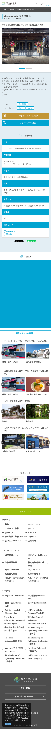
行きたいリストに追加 (28, 116)
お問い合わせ (34, 574)
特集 (7, 524)
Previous (4, 46)
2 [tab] (27, 69)
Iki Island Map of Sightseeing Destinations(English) (37, 620)
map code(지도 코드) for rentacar (14, 649)
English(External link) (14, 595)
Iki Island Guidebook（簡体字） (37, 649)
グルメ (11, 9)
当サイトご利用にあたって (38, 557)
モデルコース (34, 524)
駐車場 (9, 234)
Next (46, 46)
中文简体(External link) (36, 597)
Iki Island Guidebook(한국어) (13, 639)
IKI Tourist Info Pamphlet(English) (36, 611)
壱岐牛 (21, 108)
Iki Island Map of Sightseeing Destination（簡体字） (14, 658)
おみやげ (9, 532)
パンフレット (34, 569)
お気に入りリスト (13, 540)
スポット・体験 (12, 528)
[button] (42, 4)
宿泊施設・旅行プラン (15, 536)
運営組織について (13, 555)
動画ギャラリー (12, 569)
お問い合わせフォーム (24, 696)
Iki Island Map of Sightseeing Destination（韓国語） (38, 641)
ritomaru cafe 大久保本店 (25, 9)
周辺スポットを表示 (24, 333)
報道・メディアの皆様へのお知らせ (38, 579)
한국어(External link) (37, 603)
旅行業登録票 (11, 562)
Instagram (10, 231)
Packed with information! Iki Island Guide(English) (14, 620)
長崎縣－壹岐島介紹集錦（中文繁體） (15, 629)
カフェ (30, 108)
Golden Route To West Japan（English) (37, 657)
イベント (32, 532)
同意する (8, 724)
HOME (4, 9)
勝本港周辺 (22, 104)
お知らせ (32, 540)
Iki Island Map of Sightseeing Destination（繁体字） (38, 630)
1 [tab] (20, 69)
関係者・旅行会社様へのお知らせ (15, 579)
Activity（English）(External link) (13, 611)
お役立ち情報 (11, 574)
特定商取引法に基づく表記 (38, 564)
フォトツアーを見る (28, 123)
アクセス (32, 536)
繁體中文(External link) (13, 604)
